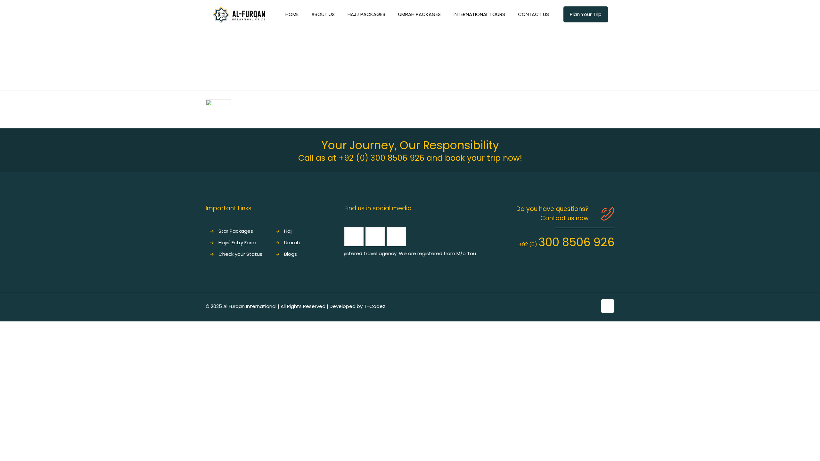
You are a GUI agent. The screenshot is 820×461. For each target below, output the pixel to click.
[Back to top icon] (607, 306)
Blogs (290, 254)
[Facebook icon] (585, 306)
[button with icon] (354, 236)
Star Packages (235, 231)
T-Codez (374, 306)
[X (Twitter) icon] (592, 306)
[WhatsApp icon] (578, 306)
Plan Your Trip (586, 14)
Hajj (288, 231)
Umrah (292, 242)
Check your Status (240, 254)
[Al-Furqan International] (239, 14)
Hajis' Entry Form (237, 242)
